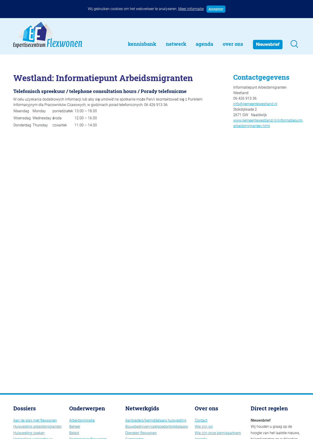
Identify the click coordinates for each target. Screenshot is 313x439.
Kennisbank (142, 44)
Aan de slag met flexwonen (35, 420)
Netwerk (176, 44)
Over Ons (233, 44)
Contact (201, 420)
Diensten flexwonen (141, 433)
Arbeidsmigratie (82, 420)
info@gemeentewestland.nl (255, 104)
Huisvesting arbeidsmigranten (37, 426)
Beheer (74, 426)
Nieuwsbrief (268, 44)
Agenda (204, 44)
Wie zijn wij (204, 426)
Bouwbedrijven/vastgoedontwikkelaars (156, 426)
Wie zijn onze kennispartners (218, 433)
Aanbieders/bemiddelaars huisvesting (155, 420)
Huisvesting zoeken (29, 433)
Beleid (74, 433)
